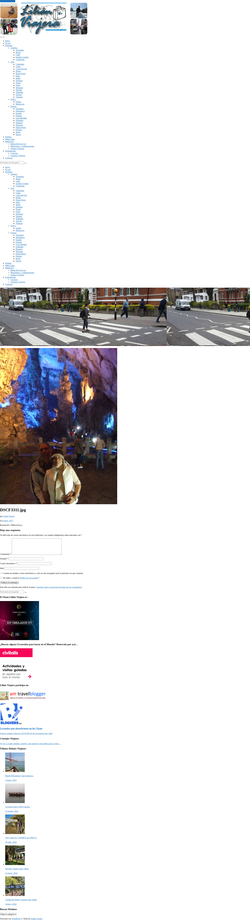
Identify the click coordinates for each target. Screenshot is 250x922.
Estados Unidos (22, 57)
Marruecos (20, 104)
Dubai (18, 71)
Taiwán (19, 95)
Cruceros (14, 153)
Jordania (19, 81)
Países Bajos (21, 127)
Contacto (9, 158)
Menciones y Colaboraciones (22, 146)
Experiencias (10, 151)
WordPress (16, 919)
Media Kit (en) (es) (18, 144)
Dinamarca (20, 111)
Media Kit (9, 141)
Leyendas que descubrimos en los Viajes (21, 728)
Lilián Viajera (8, 516)
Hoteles (8, 137)
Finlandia (19, 120)
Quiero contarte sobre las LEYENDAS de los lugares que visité (26, 733)
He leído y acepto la (21, 578)
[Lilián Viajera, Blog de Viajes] (44, 34)
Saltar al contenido (7, 1)
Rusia (18, 132)
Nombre (4, 559)
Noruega (19, 125)
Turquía (19, 90)
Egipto (18, 102)
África (13, 99)
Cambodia (20, 64)
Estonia (19, 116)
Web (2, 568)
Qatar (18, 85)
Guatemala (20, 59)
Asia (12, 62)
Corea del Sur (21, 69)
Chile (18, 55)
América (13, 48)
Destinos (8, 45)
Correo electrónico (8, 563)
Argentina (20, 50)
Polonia (19, 130)
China (18, 66)
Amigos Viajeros (17, 148)
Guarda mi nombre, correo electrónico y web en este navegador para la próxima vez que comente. (43, 573)
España (19, 113)
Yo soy (8, 43)
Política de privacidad (29, 578)
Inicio (7, 41)
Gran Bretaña (21, 118)
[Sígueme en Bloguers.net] (11, 723)
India (18, 76)
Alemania (20, 109)
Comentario (5, 554)
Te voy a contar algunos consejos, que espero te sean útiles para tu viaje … (30, 744)
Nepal (18, 83)
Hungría (19, 123)
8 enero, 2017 (7, 521)
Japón (18, 78)
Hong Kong (21, 73)
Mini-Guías (10, 139)
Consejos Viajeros (17, 155)
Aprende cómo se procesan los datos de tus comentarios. (59, 587)
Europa (13, 106)
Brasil (18, 52)
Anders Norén (36, 919)
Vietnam (19, 97)
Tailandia (19, 92)
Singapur (19, 88)
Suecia (18, 134)
